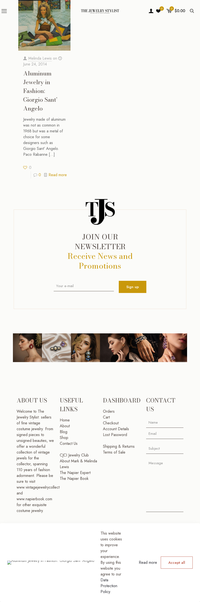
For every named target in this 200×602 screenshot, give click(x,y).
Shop (64, 437)
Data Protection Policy (108, 585)
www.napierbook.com (34, 499)
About (65, 426)
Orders (109, 411)
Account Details (116, 429)
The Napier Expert (75, 472)
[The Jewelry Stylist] (100, 11)
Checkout (111, 423)
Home (65, 420)
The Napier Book (74, 478)
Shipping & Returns (119, 446)
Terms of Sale (114, 452)
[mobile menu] (4, 11)
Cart (106, 417)
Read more (58, 175)
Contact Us (69, 443)
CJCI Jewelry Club (74, 455)
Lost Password (115, 435)
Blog (63, 432)
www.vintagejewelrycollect (38, 487)
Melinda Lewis (40, 58)
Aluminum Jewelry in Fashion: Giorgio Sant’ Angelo (40, 91)
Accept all (176, 562)
